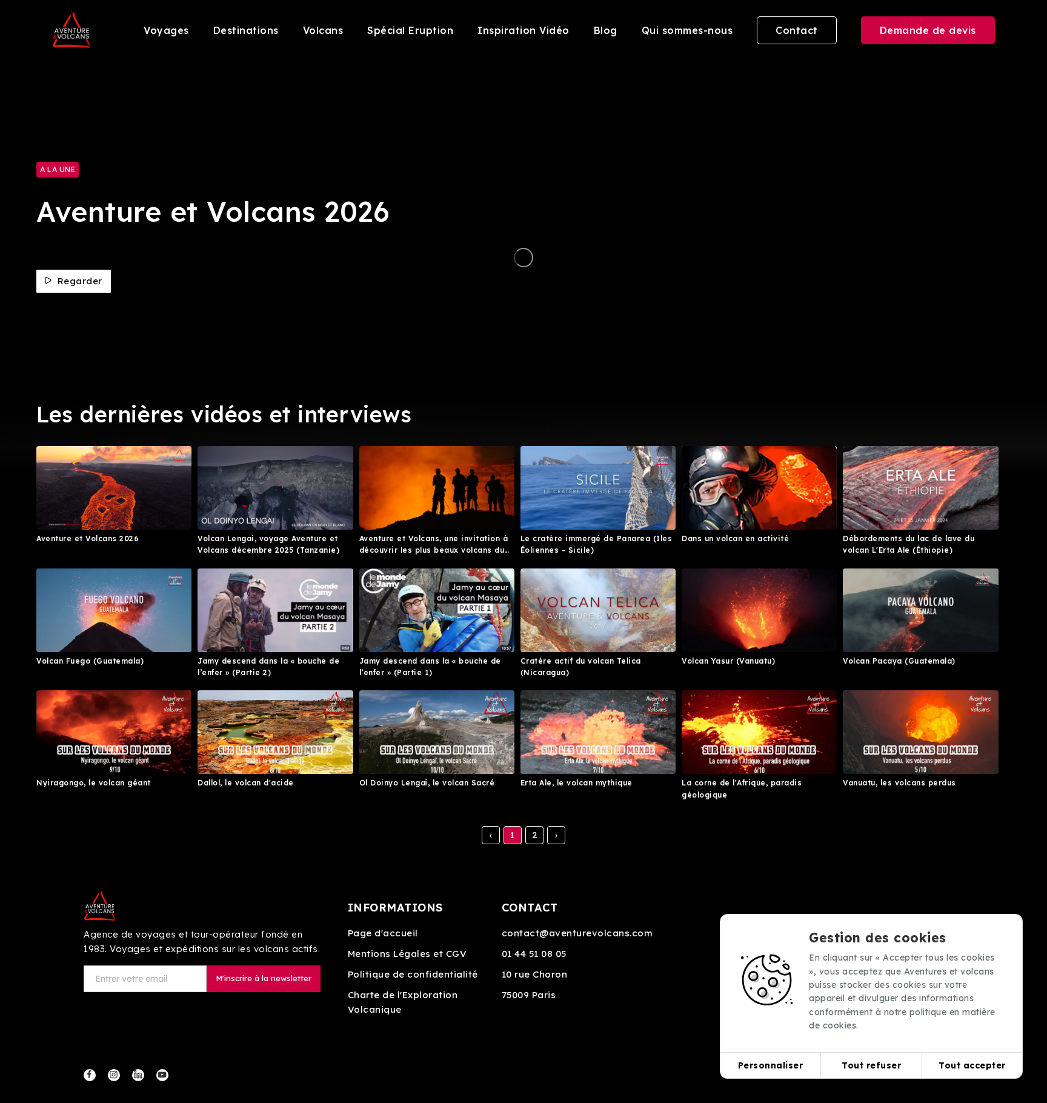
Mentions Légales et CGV (407, 953)
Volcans (323, 30)
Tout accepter (972, 1065)
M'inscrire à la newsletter (263, 978)
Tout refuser (871, 1065)
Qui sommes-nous (687, 30)
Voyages (166, 30)
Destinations (246, 30)
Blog (605, 30)
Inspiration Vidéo (523, 30)
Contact (797, 30)
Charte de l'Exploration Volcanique (403, 1002)
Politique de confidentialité (413, 974)
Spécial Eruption (410, 30)
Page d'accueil (383, 933)
